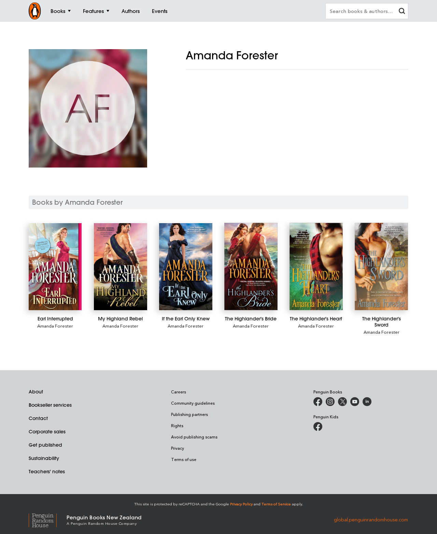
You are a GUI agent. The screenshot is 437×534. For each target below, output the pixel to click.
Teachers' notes (47, 471)
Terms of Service (276, 504)
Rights (177, 425)
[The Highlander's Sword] (381, 266)
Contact (38, 418)
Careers (178, 392)
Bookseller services (50, 405)
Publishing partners (189, 414)
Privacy (177, 448)
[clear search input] (402, 12)
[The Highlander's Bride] (250, 266)
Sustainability (44, 458)
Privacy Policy (241, 504)
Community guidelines (193, 403)
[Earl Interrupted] (55, 266)
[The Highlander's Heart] (316, 266)
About (36, 392)
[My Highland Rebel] (120, 266)
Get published (45, 445)
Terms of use (183, 459)
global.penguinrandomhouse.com (371, 519)
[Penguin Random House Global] (48, 519)
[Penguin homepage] (35, 10)
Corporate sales (47, 432)
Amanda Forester (55, 325)
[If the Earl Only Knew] (185, 266)
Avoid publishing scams (194, 437)
